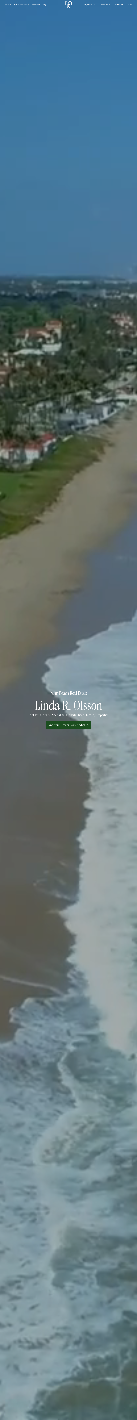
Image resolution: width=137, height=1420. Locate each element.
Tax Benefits (35, 4)
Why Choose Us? (89, 4)
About (7, 4)
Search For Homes (20, 4)
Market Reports (105, 4)
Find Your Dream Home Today (66, 725)
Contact (129, 4)
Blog (44, 4)
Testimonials (118, 4)
